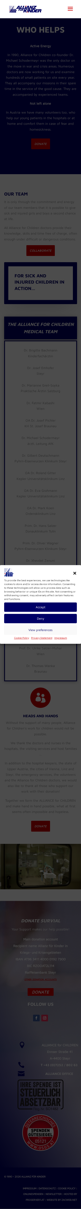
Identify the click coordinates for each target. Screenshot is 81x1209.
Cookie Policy (21, 637)
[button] (75, 573)
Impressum (60, 637)
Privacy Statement (41, 637)
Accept (40, 607)
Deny (40, 618)
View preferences (40, 630)
